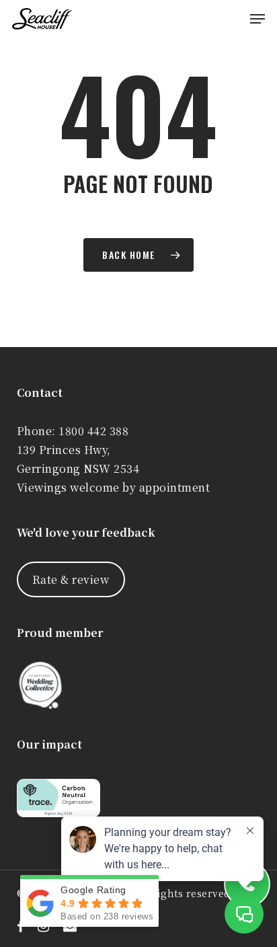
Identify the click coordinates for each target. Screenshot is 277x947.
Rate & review (71, 579)
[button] (257, 19)
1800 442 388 (93, 431)
